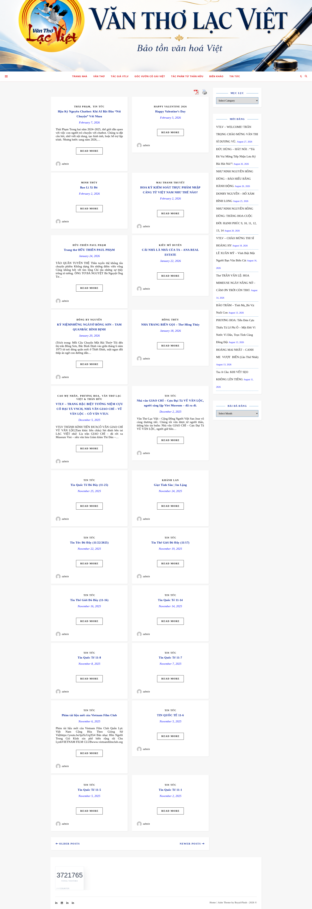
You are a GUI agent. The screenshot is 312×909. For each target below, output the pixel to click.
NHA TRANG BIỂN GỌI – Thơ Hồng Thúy (170, 324)
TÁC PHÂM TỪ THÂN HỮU (187, 76)
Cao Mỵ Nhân (67, 396)
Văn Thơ (99, 76)
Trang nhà (79, 76)
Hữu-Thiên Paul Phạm (89, 245)
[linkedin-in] (56, 903)
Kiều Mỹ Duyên (170, 245)
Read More (89, 151)
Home (213, 902)
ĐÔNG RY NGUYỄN (89, 320)
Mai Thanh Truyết (170, 182)
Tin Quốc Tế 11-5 (89, 789)
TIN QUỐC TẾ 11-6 (170, 715)
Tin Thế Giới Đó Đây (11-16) (89, 600)
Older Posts (69, 843)
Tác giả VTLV (120, 76)
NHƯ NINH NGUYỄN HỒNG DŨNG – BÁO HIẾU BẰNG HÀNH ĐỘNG (234, 179)
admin (65, 163)
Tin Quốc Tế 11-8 (89, 657)
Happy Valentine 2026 (170, 106)
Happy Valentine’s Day (170, 111)
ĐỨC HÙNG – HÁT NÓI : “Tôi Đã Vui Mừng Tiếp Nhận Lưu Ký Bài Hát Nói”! (236, 156)
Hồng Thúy (170, 320)
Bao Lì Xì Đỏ (89, 187)
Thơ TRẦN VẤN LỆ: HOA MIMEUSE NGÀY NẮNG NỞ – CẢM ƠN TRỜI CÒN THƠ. (235, 283)
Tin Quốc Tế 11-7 (170, 657)
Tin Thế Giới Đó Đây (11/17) (170, 542)
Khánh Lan (170, 480)
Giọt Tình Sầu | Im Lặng (170, 485)
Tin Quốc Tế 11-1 (170, 789)
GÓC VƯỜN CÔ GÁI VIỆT (150, 76)
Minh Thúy (89, 182)
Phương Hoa (89, 396)
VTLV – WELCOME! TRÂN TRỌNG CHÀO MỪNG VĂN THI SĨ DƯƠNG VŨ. (237, 134)
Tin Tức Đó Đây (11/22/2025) (89, 542)
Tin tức (234, 76)
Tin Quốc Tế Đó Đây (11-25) (89, 485)
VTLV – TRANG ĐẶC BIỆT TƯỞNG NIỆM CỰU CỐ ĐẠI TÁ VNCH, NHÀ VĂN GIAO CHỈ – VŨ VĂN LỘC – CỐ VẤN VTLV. (89, 408)
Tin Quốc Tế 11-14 (170, 600)
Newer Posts (191, 843)
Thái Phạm (82, 106)
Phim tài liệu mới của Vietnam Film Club (89, 715)
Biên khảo (216, 76)
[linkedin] (62, 903)
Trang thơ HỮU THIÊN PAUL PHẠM (89, 249)
